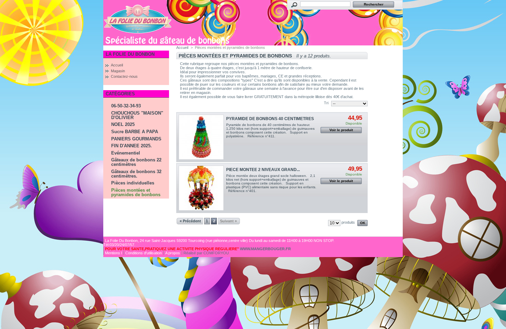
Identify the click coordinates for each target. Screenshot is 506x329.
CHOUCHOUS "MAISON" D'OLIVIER (137, 115)
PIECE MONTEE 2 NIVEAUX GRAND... (263, 169)
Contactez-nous (124, 76)
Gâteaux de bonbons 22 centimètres (136, 162)
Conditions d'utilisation (143, 253)
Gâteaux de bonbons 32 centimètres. (136, 174)
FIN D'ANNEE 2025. (131, 145)
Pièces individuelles (132, 182)
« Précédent (190, 221)
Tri (326, 103)
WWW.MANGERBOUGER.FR (265, 249)
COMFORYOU (216, 253)
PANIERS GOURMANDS (136, 138)
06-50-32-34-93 (126, 105)
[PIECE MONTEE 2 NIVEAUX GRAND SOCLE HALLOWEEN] (201, 188)
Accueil (117, 65)
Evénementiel (125, 153)
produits (348, 222)
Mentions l (113, 253)
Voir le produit (341, 130)
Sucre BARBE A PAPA (134, 131)
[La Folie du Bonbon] (137, 32)
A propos (172, 253)
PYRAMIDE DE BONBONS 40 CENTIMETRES (270, 118)
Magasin (118, 71)
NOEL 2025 (123, 124)
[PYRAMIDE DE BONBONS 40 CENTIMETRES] (201, 137)
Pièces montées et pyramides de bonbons (135, 192)
